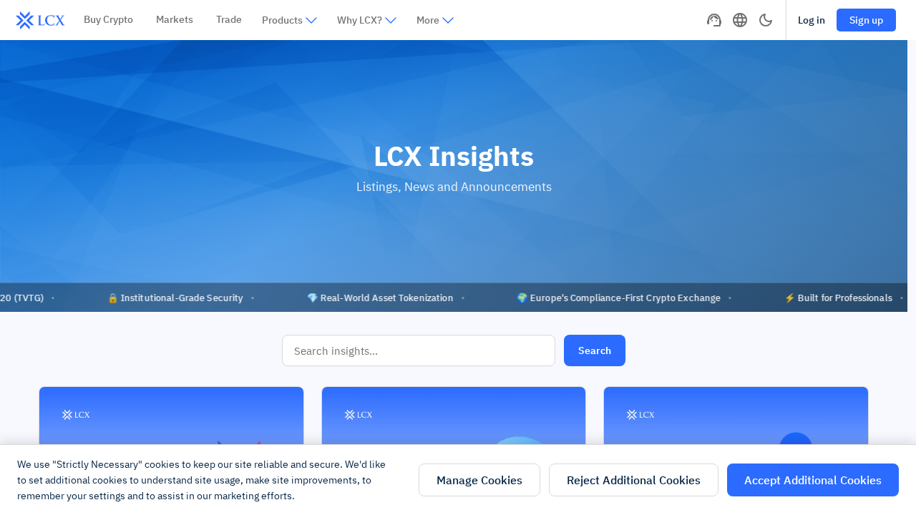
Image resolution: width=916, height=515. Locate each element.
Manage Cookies (479, 480)
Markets (174, 19)
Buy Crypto (108, 19)
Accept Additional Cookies (813, 480)
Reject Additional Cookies (634, 480)
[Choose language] (740, 20)
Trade (229, 19)
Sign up (866, 20)
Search (594, 350)
